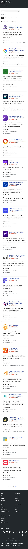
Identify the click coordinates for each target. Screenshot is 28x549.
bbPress (4, 520)
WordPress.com (5, 516)
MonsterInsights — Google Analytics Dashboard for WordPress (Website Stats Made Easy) (16, 26)
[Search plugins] (19, 11)
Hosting (3, 498)
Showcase (17, 493)
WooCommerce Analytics (16, 232)
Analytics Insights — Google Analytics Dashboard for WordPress (17, 256)
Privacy (3, 500)
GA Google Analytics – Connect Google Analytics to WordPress (17, 140)
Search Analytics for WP (16, 437)
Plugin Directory (4, 5)
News (2, 496)
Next (18, 486)
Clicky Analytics (13, 325)
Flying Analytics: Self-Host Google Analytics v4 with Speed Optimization (16, 372)
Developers (4, 509)
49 (15, 486)
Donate (17, 509)
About (2, 493)
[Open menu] (26, 2)
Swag (17, 511)
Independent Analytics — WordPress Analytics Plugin (16, 116)
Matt (3, 518)
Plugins (16, 498)
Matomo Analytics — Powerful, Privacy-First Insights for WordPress (15, 395)
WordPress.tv (5, 511)
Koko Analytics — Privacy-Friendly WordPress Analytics (16, 95)
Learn (2, 504)
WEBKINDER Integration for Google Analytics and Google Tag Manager (17, 418)
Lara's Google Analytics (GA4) (13, 349)
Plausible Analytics (14, 278)
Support (3, 507)
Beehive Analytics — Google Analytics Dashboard (17, 183)
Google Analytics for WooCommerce (14, 161)
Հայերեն (6, 528)
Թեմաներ (17, 496)
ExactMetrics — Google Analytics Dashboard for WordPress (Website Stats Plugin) (16, 302)
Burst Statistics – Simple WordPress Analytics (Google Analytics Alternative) (16, 70)
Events (16, 507)
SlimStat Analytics (14, 460)
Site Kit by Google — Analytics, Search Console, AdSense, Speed (16, 49)
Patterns (17, 500)
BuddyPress (4, 522)
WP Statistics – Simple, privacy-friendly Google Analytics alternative (15, 209)
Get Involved (18, 504)
